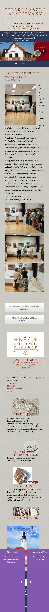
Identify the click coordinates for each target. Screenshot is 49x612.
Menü (22, 63)
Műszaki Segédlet (14, 389)
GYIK (9, 391)
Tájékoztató (12, 383)
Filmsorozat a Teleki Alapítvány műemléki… (24, 307)
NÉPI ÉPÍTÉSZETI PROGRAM (41, 47)
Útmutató (11, 386)
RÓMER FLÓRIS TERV (40, 44)
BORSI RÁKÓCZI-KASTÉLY (41, 46)
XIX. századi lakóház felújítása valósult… (24, 319)
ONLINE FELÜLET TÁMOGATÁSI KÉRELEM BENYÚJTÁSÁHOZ (26, 363)
